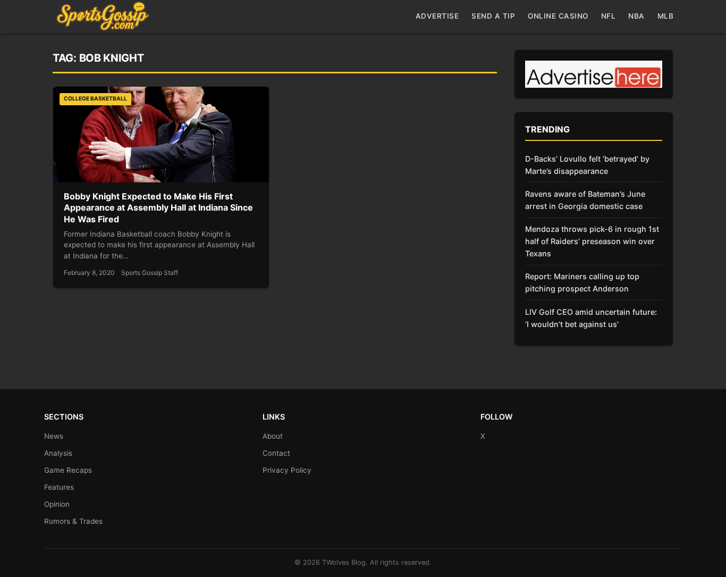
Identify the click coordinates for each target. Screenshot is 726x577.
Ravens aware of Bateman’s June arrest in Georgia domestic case (585, 200)
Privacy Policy (287, 470)
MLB (665, 16)
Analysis (58, 453)
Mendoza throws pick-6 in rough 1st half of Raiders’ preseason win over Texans (592, 241)
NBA (636, 16)
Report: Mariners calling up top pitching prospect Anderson (582, 282)
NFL (608, 16)
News (53, 436)
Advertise (437, 16)
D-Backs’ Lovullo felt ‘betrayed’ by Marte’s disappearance (587, 164)
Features (59, 487)
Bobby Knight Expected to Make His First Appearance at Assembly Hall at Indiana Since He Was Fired (158, 207)
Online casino (558, 16)
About (273, 436)
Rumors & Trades (73, 521)
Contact (276, 453)
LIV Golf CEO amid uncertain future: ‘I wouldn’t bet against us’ (591, 318)
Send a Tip (493, 16)
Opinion (57, 504)
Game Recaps (68, 470)
